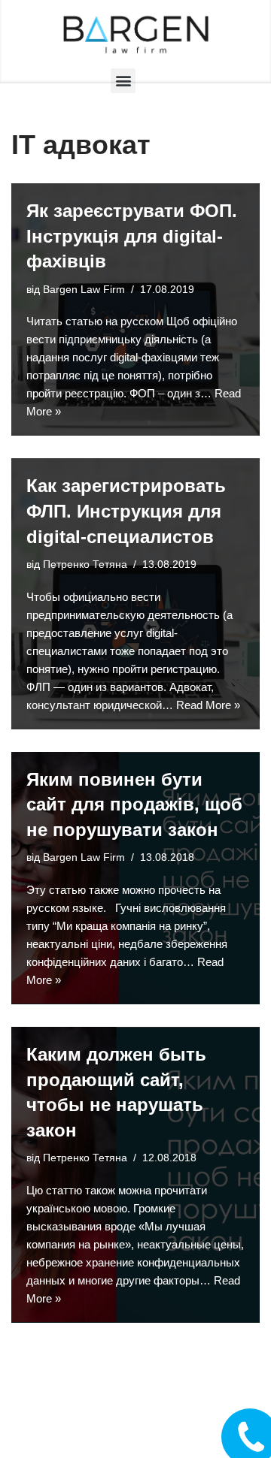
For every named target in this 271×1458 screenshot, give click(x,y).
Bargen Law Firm (84, 289)
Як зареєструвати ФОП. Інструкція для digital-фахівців (131, 236)
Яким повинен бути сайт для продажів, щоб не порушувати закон (134, 804)
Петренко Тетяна (85, 564)
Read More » (208, 705)
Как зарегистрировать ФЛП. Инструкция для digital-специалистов (126, 510)
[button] (123, 80)
